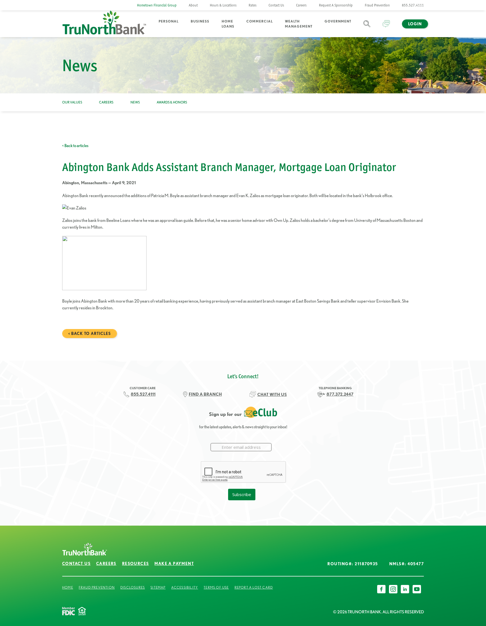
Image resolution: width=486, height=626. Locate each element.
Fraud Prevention (377, 5)
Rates (252, 5)
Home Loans (228, 23)
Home (67, 587)
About (193, 5)
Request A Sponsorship (336, 5)
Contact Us (276, 5)
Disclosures (132, 587)
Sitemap (157, 587)
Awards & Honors (172, 102)
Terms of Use (216, 587)
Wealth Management (298, 23)
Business (200, 21)
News (135, 102)
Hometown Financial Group (157, 5)
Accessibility (184, 587)
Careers (301, 5)
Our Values (72, 102)
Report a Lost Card (254, 587)
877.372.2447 (340, 394)
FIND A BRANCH (205, 394)
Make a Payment (174, 563)
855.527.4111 (413, 5)
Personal (169, 21)
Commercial (259, 21)
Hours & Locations (223, 5)
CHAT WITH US (272, 394)
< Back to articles (75, 145)
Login (415, 24)
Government (338, 21)
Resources (135, 563)
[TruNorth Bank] (104, 23)
